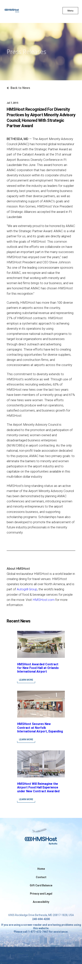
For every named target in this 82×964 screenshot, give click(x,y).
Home (41, 868)
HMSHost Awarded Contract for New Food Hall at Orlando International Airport (38, 667)
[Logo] (18, 11)
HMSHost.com (44, 600)
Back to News (20, 88)
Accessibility (41, 901)
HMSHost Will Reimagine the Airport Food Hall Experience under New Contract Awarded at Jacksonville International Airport (38, 791)
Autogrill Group (27, 589)
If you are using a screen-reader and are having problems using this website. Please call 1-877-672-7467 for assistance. (41, 928)
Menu (70, 10)
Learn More (26, 679)
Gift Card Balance (41, 885)
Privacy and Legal (41, 893)
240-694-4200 (41, 919)
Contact (41, 877)
